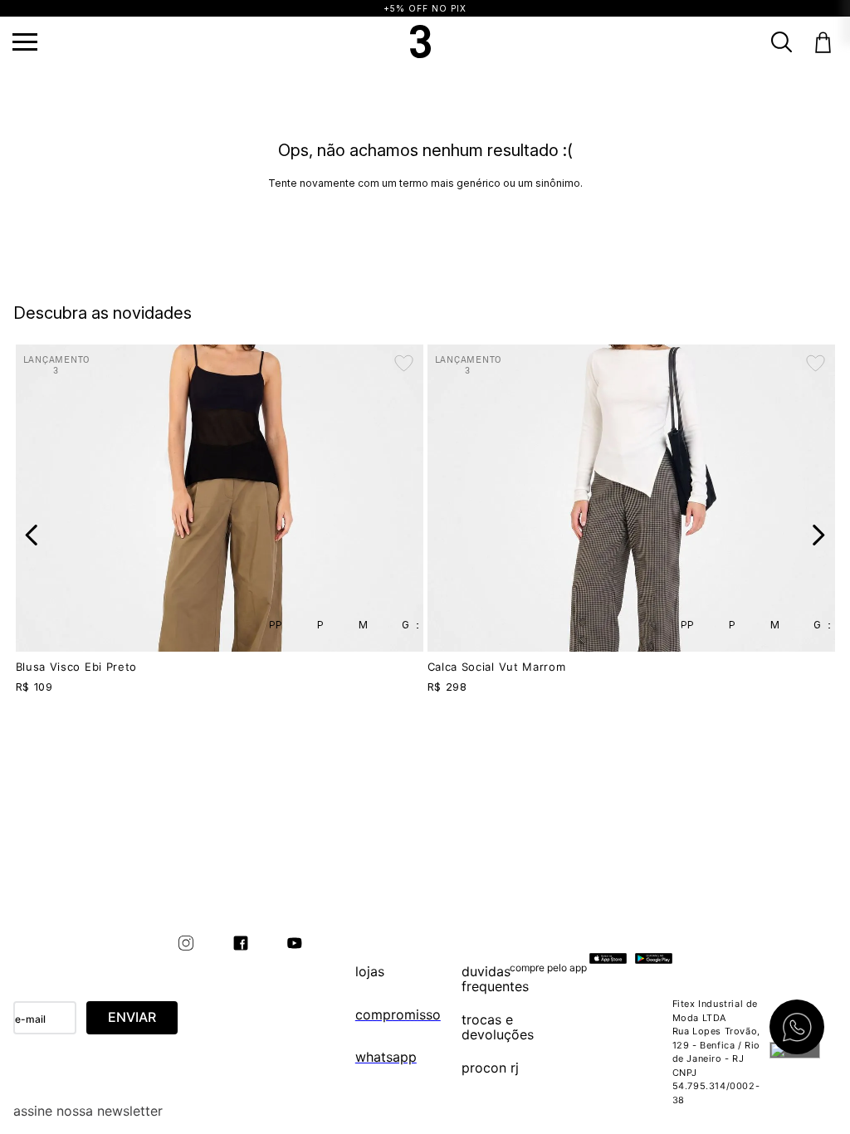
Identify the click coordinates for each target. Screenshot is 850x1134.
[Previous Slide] (32, 535)
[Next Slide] (818, 535)
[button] (24, 42)
